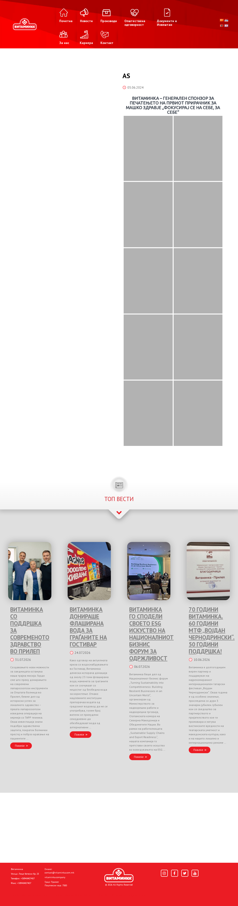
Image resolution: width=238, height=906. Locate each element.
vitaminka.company (55, 877)
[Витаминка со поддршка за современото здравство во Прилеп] (29, 571)
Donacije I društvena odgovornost (121, 895)
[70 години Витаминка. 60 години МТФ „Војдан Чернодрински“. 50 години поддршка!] (208, 571)
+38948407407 (28, 878)
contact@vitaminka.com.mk (59, 872)
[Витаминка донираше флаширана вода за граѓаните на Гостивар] (89, 571)
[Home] (119, 875)
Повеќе (20, 745)
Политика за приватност (30, 895)
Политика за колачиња (72, 895)
